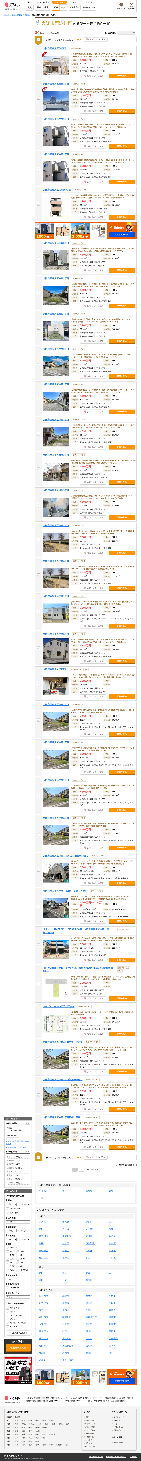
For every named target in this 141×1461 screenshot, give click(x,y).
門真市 (65, 1331)
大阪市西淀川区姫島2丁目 (56, 84)
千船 (41, 1198)
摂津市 (89, 1331)
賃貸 (30, 7)
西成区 (65, 1250)
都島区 (42, 1222)
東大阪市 (66, 1338)
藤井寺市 (43, 1338)
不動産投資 (89, 1437)
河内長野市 (91, 1317)
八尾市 (89, 1310)
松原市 (112, 1317)
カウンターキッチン (18, 1315)
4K (21, 1266)
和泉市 (65, 1324)
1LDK (12, 1255)
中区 (64, 1273)
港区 (41, 1229)
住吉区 (112, 1243)
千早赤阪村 (68, 1360)
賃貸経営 (88, 1443)
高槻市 (65, 1303)
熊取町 (89, 1353)
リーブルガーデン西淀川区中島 (58, 1006)
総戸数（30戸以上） (18, 1323)
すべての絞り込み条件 (18, 1333)
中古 (46, 7)
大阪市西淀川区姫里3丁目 (56, 243)
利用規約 (116, 1420)
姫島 (111, 1191)
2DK (12, 1259)
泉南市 (89, 1338)
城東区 (65, 1243)
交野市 (42, 1346)
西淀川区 (43, 1236)
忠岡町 (65, 1353)
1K (11, 1251)
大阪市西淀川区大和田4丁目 (57, 189)
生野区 (112, 1236)
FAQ (115, 1424)
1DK (22, 1251)
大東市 (42, 1324)
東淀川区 (66, 1236)
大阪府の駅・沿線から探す (18, 1147)
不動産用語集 (118, 1443)
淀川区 (89, 1250)
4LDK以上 (23, 1270)
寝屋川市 (66, 1317)
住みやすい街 (89, 7)
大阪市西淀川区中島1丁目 (56, 119)
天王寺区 (90, 1229)
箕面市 (89, 1324)
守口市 (112, 1303)
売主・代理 (14, 1213)
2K (21, 1255)
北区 (88, 1258)
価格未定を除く (16, 1208)
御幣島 (89, 1191)
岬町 (111, 1353)
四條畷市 (113, 1338)
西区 (111, 1222)
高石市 (112, 1331)
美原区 (89, 1280)
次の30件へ (91, 1169)
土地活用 (88, 1440)
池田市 (89, 1295)
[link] (18, 1370)
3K (11, 1263)
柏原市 (112, 1324)
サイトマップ (118, 1417)
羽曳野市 (43, 1331)
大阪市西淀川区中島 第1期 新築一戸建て (65, 891)
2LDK (22, 1259)
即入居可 (13, 1319)
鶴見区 (112, 1250)
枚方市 (42, 1310)
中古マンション (91, 1424)
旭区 (41, 1243)
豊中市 (65, 1295)
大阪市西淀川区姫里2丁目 (56, 314)
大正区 (65, 1229)
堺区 (41, 1273)
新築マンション (91, 1420)
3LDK (12, 1266)
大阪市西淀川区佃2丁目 (55, 669)
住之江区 (43, 1258)
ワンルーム (14, 1248)
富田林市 (43, 1317)
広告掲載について (120, 1430)
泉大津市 (43, 1303)
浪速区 (112, 1229)
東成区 (89, 1236)
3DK (22, 1263)
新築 (39, 7)
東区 (88, 1273)
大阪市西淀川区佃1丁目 (55, 48)
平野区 (65, 1258)
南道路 (13, 1312)
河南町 (42, 1360)
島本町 (112, 1346)
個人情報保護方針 (96, 1457)
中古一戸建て (90, 1430)
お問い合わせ (118, 1427)
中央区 (112, 1258)
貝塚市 (89, 1303)
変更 (27, 1123)
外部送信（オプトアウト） (116, 1457)
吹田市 (112, 1295)
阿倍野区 (90, 1243)
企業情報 (133, 1457)
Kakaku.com (16, 1458)
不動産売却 (74, 7)
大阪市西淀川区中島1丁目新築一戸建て (62, 1042)
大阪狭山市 (68, 1346)
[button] (86, 230)
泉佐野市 (113, 1310)
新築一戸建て (90, 1427)
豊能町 (42, 1353)
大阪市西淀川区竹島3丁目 (56, 455)
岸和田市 (43, 1295)
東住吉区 (43, 1250)
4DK (12, 1270)
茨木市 (65, 1310)
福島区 (65, 1222)
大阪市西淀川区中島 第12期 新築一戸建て (65, 855)
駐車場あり (14, 1308)
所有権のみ (15, 1288)
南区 (41, 1280)
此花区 (89, 1222)
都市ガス (13, 1326)
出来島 (42, 1191)
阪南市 (89, 1346)
